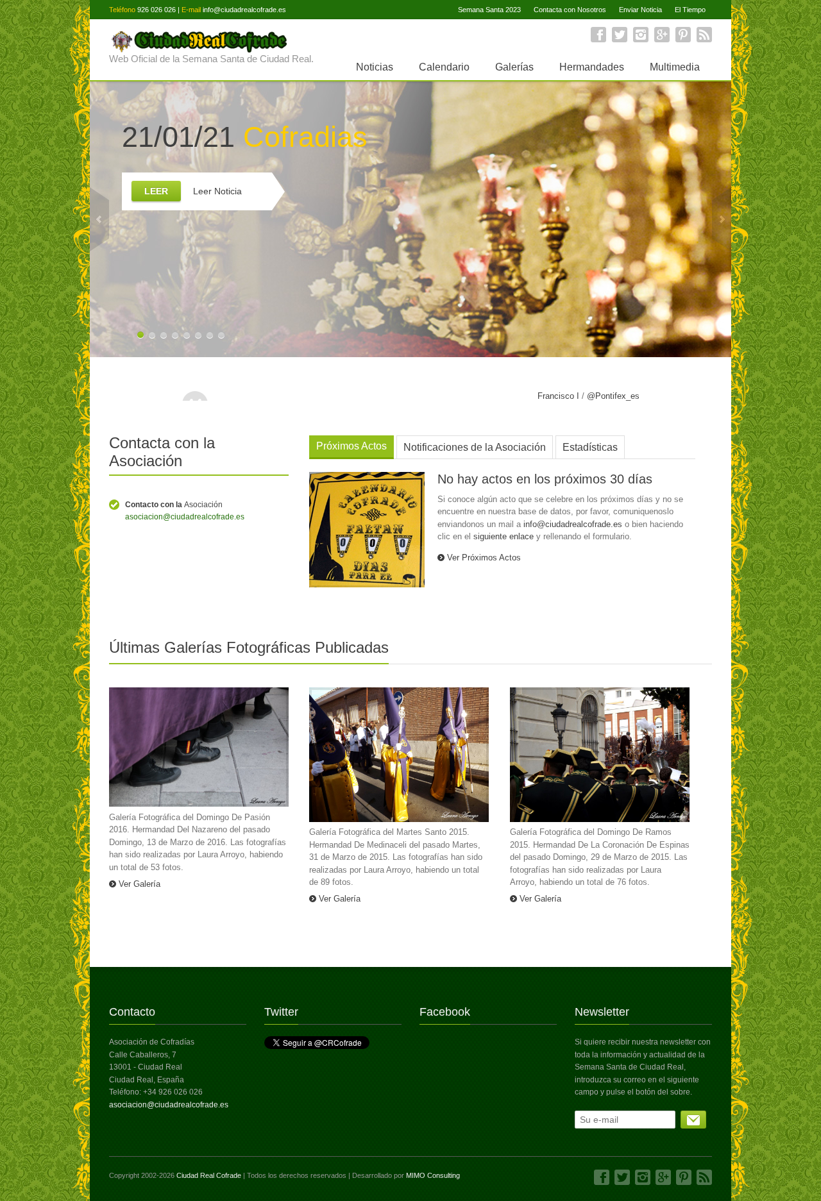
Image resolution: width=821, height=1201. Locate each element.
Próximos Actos (351, 446)
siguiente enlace (503, 536)
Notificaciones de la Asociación (474, 447)
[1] (693, 1120)
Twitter (619, 34)
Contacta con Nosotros (570, 9)
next (721, 219)
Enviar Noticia (640, 9)
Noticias (374, 67)
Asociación (174, 504)
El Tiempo (690, 9)
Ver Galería (139, 884)
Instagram (640, 34)
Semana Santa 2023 (489, 9)
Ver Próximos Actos (484, 557)
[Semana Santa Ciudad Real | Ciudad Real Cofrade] (211, 40)
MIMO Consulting (433, 1175)
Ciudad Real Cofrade (208, 1175)
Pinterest (683, 34)
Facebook (598, 34)
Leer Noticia (217, 191)
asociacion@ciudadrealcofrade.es (184, 516)
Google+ (662, 34)
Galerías (514, 67)
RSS (704, 34)
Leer (156, 191)
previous (99, 219)
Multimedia (675, 67)
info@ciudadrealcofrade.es (244, 9)
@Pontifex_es (613, 396)
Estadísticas (590, 447)
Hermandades (591, 67)
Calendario (444, 67)
